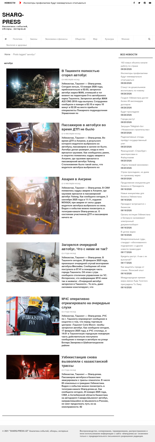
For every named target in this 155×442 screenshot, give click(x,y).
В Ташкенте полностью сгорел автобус (80, 72)
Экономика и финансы (56, 38)
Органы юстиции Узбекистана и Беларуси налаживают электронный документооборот (135, 219)
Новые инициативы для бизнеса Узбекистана (132, 195)
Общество (80, 38)
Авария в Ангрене (76, 178)
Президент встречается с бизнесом (133, 205)
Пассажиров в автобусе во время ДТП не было (84, 126)
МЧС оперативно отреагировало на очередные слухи (86, 303)
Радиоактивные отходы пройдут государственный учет (134, 140)
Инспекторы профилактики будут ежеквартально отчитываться (54, 2)
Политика (17, 38)
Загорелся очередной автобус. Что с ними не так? (84, 246)
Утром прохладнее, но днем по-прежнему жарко (135, 173)
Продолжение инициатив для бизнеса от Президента (135, 184)
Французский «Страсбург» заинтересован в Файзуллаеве (134, 154)
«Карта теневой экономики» (135, 164)
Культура (109, 38)
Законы (33, 38)
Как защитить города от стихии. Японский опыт (132, 268)
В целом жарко (128, 231)
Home (7, 54)
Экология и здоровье (16, 44)
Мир (95, 38)
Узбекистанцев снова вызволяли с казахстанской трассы (85, 361)
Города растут (128, 118)
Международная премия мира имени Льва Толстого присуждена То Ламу (134, 281)
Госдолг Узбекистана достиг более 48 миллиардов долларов (134, 101)
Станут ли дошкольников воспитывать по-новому (133, 88)
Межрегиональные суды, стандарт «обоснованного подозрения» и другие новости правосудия (134, 243)
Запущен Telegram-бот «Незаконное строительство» (135, 128)
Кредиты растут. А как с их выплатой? (134, 258)
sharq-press (13, 17)
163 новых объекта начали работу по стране (134, 64)
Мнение (125, 38)
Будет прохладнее (130, 111)
